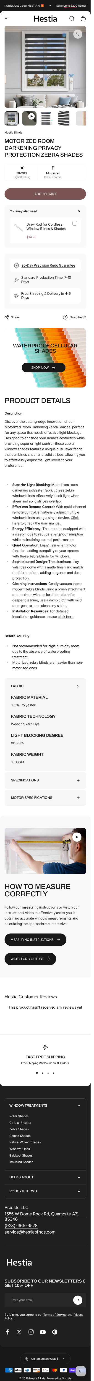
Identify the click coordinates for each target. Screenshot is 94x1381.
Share (15, 317)
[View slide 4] (53, 1073)
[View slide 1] (37, 1073)
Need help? (78, 317)
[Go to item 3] (47, 118)
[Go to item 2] (29, 118)
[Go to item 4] (65, 118)
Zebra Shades (19, 1129)
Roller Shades (19, 1116)
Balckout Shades (21, 1155)
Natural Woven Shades (25, 1142)
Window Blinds (19, 1149)
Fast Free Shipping (45, 1057)
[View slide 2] (42, 1073)
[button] (76, 837)
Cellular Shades (20, 1122)
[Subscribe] (77, 1300)
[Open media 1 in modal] (77, 34)
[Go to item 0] (12, 118)
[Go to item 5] (83, 118)
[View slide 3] (48, 1073)
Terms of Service (54, 1314)
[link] (17, 1207)
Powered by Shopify (59, 1378)
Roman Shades (19, 1136)
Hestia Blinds (13, 132)
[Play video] (45, 851)
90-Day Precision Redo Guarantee (48, 265)
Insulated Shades (21, 1162)
